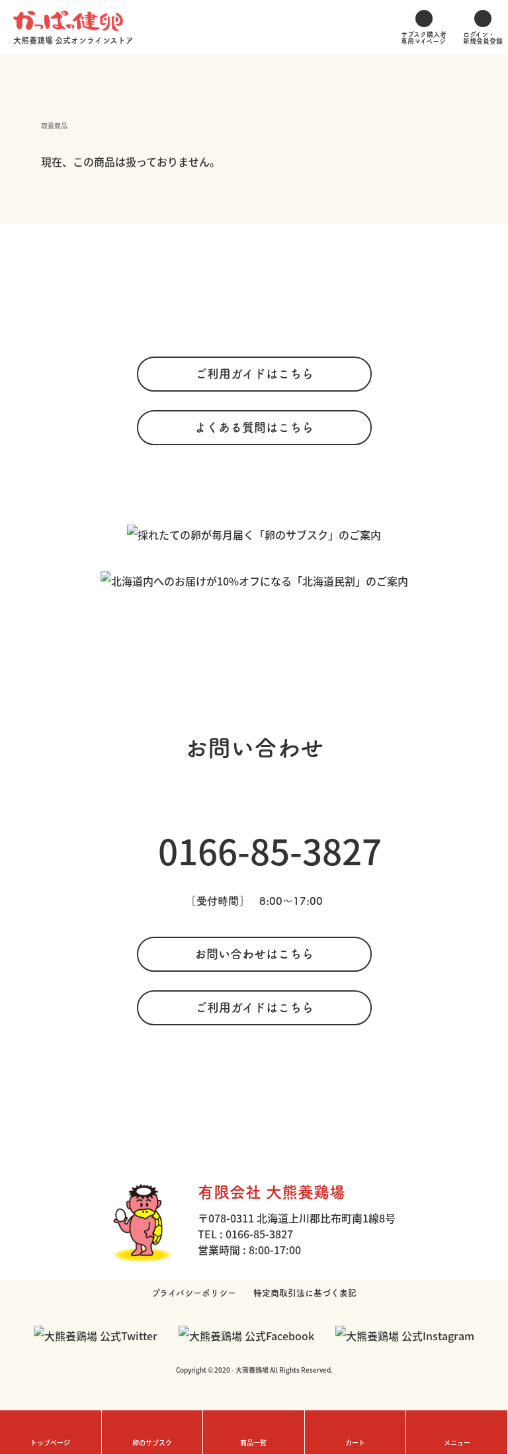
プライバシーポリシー (193, 1293)
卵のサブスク (152, 1442)
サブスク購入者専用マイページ (423, 37)
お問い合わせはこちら (254, 954)
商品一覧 (253, 1442)
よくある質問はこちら (254, 427)
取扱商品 (54, 125)
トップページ (50, 1442)
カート (355, 1442)
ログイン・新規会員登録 (483, 37)
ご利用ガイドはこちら (254, 374)
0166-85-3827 (270, 850)
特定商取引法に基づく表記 (305, 1293)
